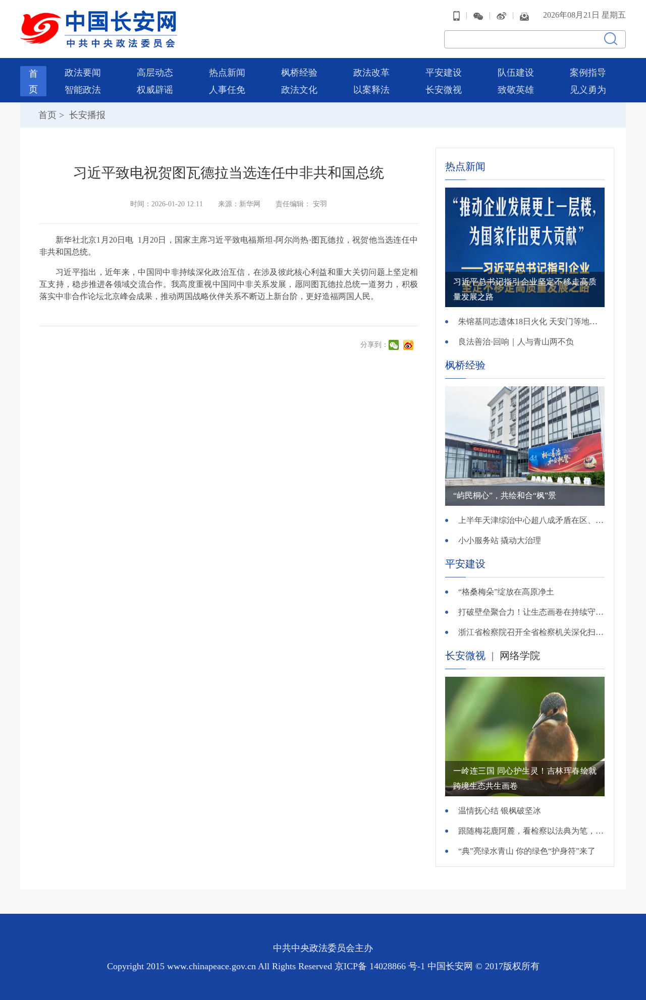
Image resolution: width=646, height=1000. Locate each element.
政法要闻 (83, 73)
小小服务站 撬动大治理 (499, 540)
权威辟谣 (155, 90)
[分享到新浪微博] (409, 345)
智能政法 (83, 90)
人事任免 (227, 90)
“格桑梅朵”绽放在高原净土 (506, 591)
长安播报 (86, 115)
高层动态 (155, 73)
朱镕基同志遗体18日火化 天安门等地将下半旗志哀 (531, 321)
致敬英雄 (516, 90)
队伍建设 (516, 73)
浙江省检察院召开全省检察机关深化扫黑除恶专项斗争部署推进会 (531, 632)
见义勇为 (588, 90)
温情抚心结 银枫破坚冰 (499, 810)
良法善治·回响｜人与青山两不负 (516, 341)
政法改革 (371, 73)
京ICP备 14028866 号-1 (381, 966)
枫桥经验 (299, 73)
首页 (47, 115)
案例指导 (588, 73)
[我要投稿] (524, 15)
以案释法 (371, 90)
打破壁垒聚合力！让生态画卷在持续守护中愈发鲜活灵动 (531, 612)
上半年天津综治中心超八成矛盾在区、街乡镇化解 (531, 520)
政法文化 (299, 90)
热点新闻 (227, 73)
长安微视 (443, 90)
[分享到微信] (395, 345)
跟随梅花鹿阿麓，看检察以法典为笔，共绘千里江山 (531, 831)
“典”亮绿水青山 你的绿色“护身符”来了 (527, 851)
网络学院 (520, 655)
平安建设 (443, 73)
